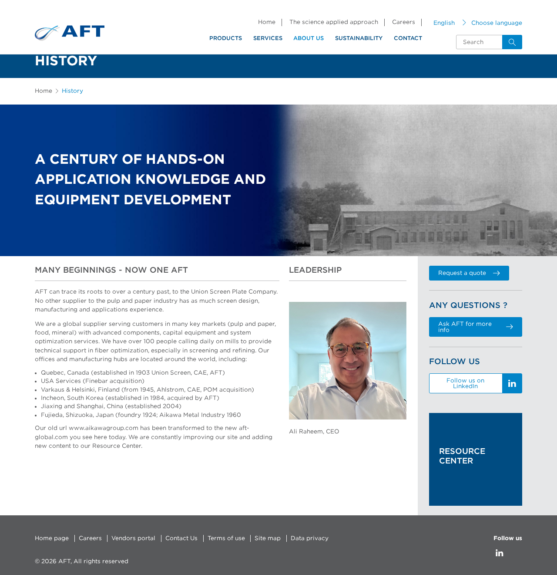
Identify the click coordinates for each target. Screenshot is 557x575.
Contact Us (181, 538)
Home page (52, 538)
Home (266, 22)
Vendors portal (133, 538)
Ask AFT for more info (465, 327)
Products (225, 38)
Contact (408, 38)
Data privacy (310, 538)
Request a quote (462, 273)
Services (267, 38)
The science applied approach (333, 22)
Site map (268, 538)
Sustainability (359, 38)
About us (308, 38)
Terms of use (226, 538)
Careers (403, 22)
